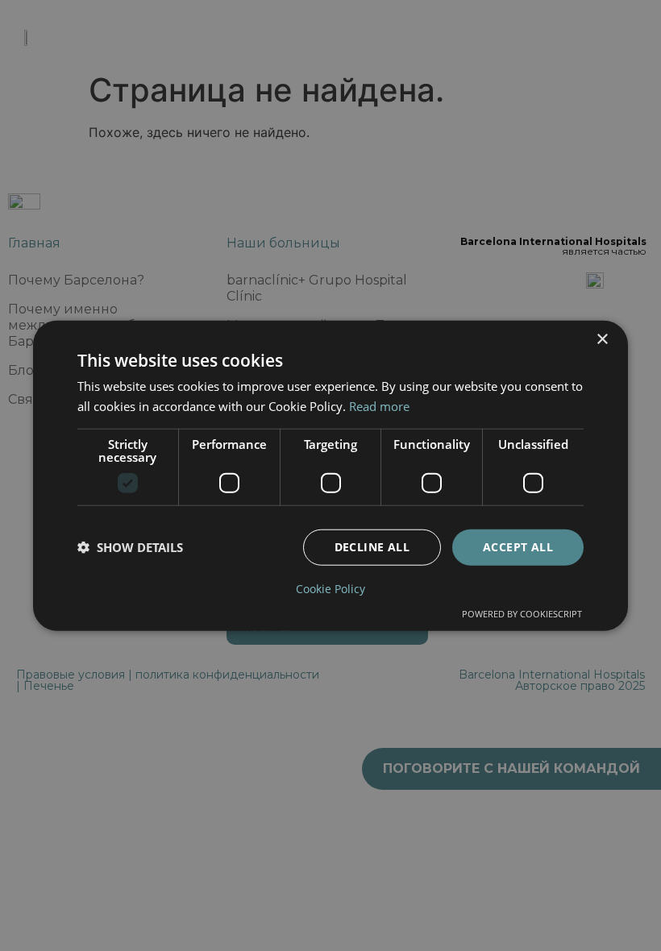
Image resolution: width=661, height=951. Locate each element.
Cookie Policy (330, 588)
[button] (130, 547)
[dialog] (330, 476)
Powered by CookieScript (522, 613)
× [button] (602, 340)
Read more (379, 406)
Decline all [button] (372, 546)
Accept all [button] (518, 546)
